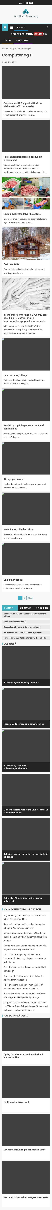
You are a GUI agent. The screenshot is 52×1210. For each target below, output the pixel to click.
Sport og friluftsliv (22, 34)
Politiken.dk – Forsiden (26, 909)
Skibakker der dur (13, 579)
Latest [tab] (9, 608)
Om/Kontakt (23, 40)
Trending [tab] (43, 608)
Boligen (43, 34)
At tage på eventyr (14, 479)
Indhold (21, 27)
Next (30, 598)
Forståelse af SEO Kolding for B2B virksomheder (25, 638)
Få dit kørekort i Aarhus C (15, 622)
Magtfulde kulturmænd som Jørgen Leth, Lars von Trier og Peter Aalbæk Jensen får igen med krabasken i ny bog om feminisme (26, 1006)
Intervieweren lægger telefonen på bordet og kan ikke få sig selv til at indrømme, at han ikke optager (25, 937)
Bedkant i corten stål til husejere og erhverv (23, 632)
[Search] (47, 27)
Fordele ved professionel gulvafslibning (24, 724)
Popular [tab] (26, 608)
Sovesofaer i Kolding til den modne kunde (22, 627)
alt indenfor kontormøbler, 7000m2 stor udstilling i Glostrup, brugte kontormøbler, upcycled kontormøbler (25, 318)
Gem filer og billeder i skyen (19, 529)
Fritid (8, 40)
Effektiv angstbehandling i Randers (21, 682)
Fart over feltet (12, 264)
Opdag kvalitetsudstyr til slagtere (22, 214)
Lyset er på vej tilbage (15, 375)
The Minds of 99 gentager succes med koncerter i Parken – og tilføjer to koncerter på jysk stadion (25, 958)
